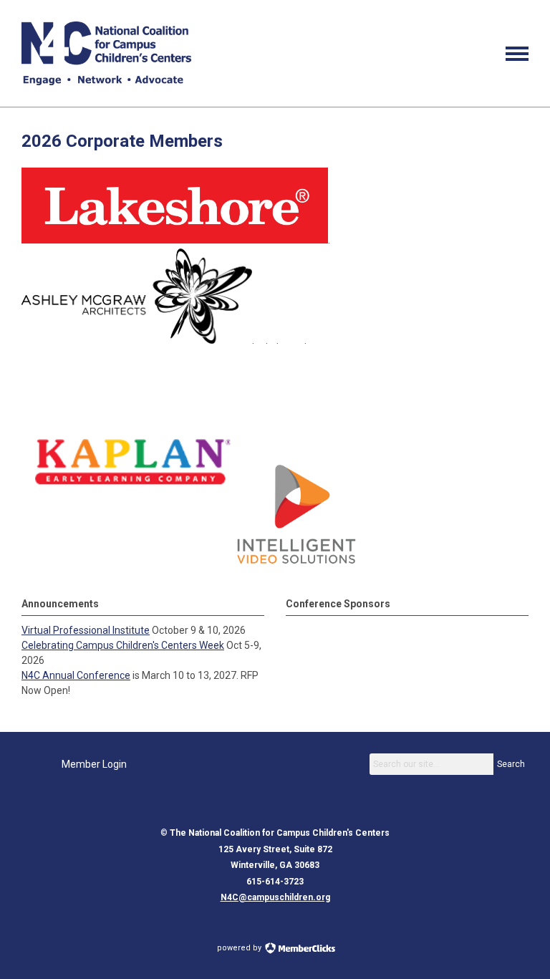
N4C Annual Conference (75, 675)
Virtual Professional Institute (85, 630)
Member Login (94, 764)
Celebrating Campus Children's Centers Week (122, 645)
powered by (240, 948)
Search (511, 764)
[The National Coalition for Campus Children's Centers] (106, 81)
